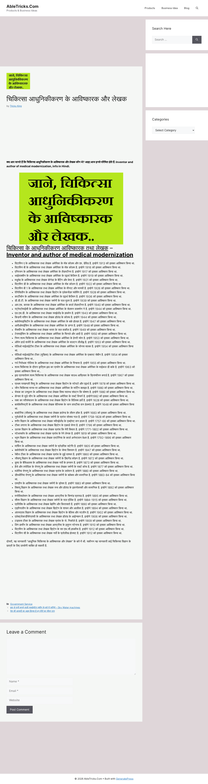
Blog (186, 8)
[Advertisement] (71, 42)
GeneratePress (124, 778)
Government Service (21, 604)
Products (150, 8)
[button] (197, 8)
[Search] (197, 40)
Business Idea (170, 8)
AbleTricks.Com (22, 6)
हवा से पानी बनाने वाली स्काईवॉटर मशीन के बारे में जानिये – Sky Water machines (45, 607)
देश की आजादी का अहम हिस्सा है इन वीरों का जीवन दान (32, 611)
